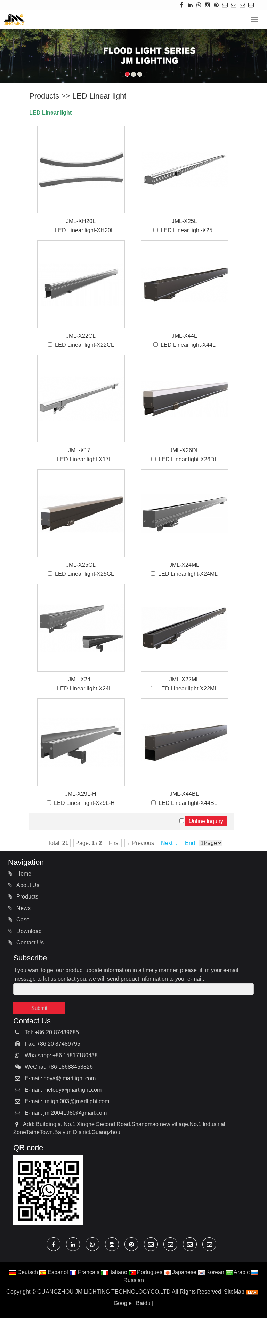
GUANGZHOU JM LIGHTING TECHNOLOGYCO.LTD (104, 1292)
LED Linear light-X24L (84, 688)
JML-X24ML (184, 565)
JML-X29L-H (80, 794)
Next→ (169, 843)
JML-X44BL (184, 794)
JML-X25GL (81, 565)
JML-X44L (184, 336)
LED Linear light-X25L (188, 230)
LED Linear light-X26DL (188, 459)
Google (123, 1303)
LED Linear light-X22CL (84, 345)
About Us (27, 885)
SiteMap (234, 1292)
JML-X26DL (184, 450)
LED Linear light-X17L (84, 459)
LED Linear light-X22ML (188, 688)
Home (23, 874)
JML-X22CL (81, 336)
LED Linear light (99, 96)
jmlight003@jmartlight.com (76, 1101)
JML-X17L (81, 450)
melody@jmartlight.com (72, 1090)
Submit (39, 1008)
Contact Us (29, 943)
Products (44, 96)
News (23, 908)
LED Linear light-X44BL (188, 803)
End (190, 843)
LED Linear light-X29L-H (84, 803)
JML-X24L (81, 679)
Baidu (143, 1303)
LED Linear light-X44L (188, 345)
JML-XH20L (81, 221)
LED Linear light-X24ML (188, 574)
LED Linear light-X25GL (84, 574)
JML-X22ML (184, 679)
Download (28, 931)
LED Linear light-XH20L (84, 230)
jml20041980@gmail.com (75, 1113)
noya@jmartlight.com (69, 1078)
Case (22, 920)
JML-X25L (184, 221)
